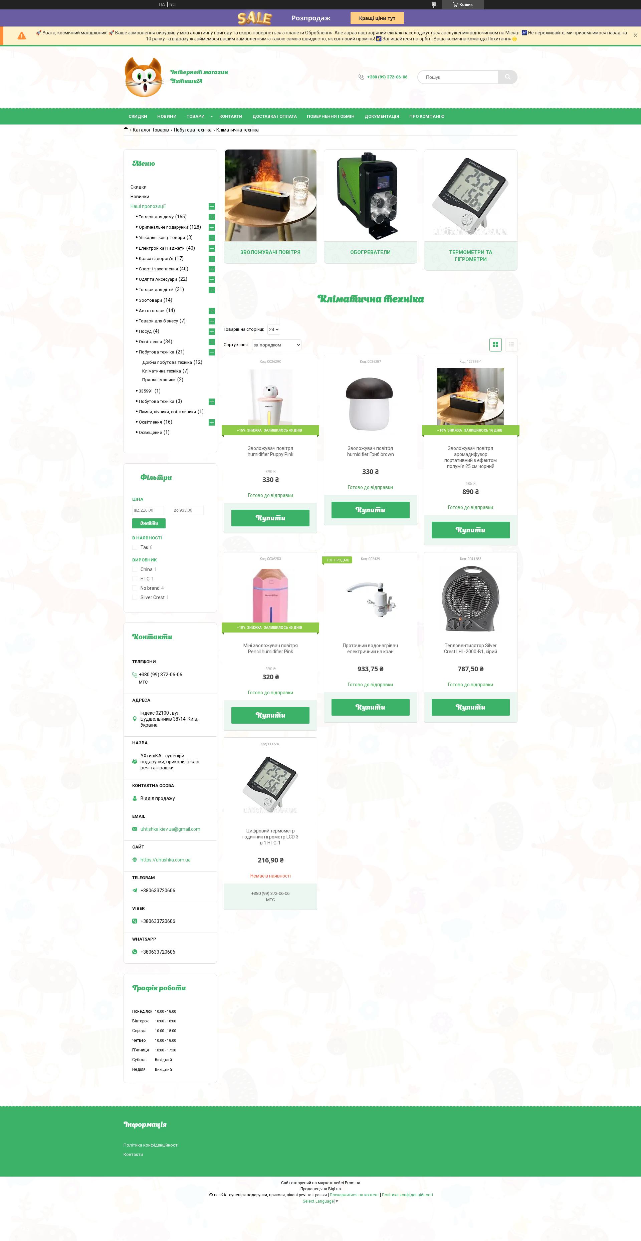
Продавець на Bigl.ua (320, 1189)
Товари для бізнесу (158, 320)
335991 (146, 391)
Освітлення (150, 341)
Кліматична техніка (161, 371)
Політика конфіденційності (151, 1145)
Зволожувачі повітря (270, 252)
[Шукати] (507, 77)
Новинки (140, 196)
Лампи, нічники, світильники (167, 411)
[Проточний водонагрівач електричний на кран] (370, 598)
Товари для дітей (156, 289)
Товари (196, 116)
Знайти (149, 523)
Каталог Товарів (151, 130)
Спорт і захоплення (158, 268)
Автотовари (152, 310)
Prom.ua (352, 1183)
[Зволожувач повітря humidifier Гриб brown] (370, 401)
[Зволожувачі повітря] (270, 195)
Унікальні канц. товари (162, 237)
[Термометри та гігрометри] (470, 195)
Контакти (230, 116)
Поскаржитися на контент (354, 1195)
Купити (270, 518)
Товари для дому (156, 216)
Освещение (150, 432)
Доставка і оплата (274, 116)
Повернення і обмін (331, 116)
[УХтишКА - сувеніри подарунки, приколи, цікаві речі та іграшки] (144, 77)
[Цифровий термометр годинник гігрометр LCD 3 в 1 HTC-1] (270, 784)
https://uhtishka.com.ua (166, 859)
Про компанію (426, 116)
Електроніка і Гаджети (162, 248)
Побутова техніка (193, 130)
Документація (382, 116)
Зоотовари (150, 300)
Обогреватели (370, 252)
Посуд (145, 331)
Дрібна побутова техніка (167, 362)
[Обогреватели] (370, 195)
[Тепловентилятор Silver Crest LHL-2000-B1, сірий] (470, 598)
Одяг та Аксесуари (158, 279)
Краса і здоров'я (156, 258)
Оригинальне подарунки (163, 227)
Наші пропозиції (148, 206)
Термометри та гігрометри (470, 255)
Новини (167, 116)
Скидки (138, 116)
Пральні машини (159, 379)
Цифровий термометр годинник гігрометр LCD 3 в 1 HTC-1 (270, 836)
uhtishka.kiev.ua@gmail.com (170, 829)
